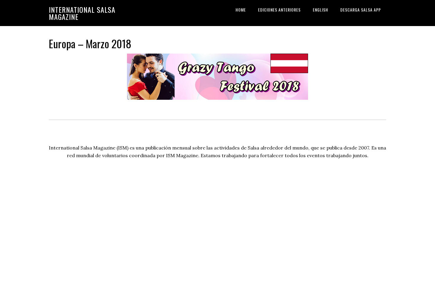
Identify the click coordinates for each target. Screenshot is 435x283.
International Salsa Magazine (82, 13)
